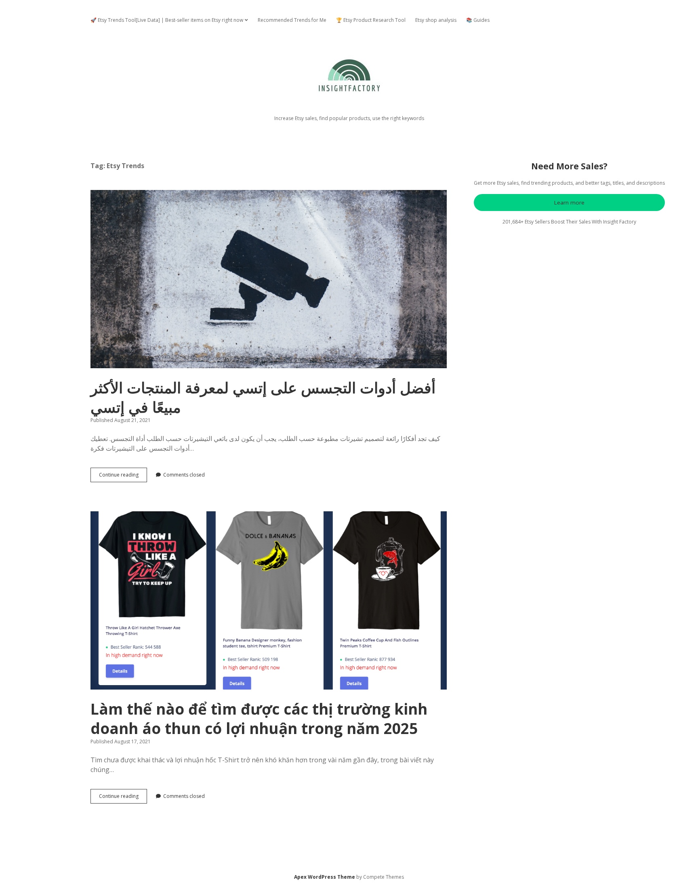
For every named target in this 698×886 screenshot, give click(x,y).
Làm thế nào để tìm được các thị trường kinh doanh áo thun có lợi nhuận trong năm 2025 (268, 600)
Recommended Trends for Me (292, 20)
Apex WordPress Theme (324, 876)
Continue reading (123, 476)
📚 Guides (478, 20)
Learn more (569, 202)
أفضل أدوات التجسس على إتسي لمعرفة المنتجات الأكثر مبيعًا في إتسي (268, 279)
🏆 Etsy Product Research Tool (371, 20)
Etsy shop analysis (435, 20)
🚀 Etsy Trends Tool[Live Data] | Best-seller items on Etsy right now (166, 20)
